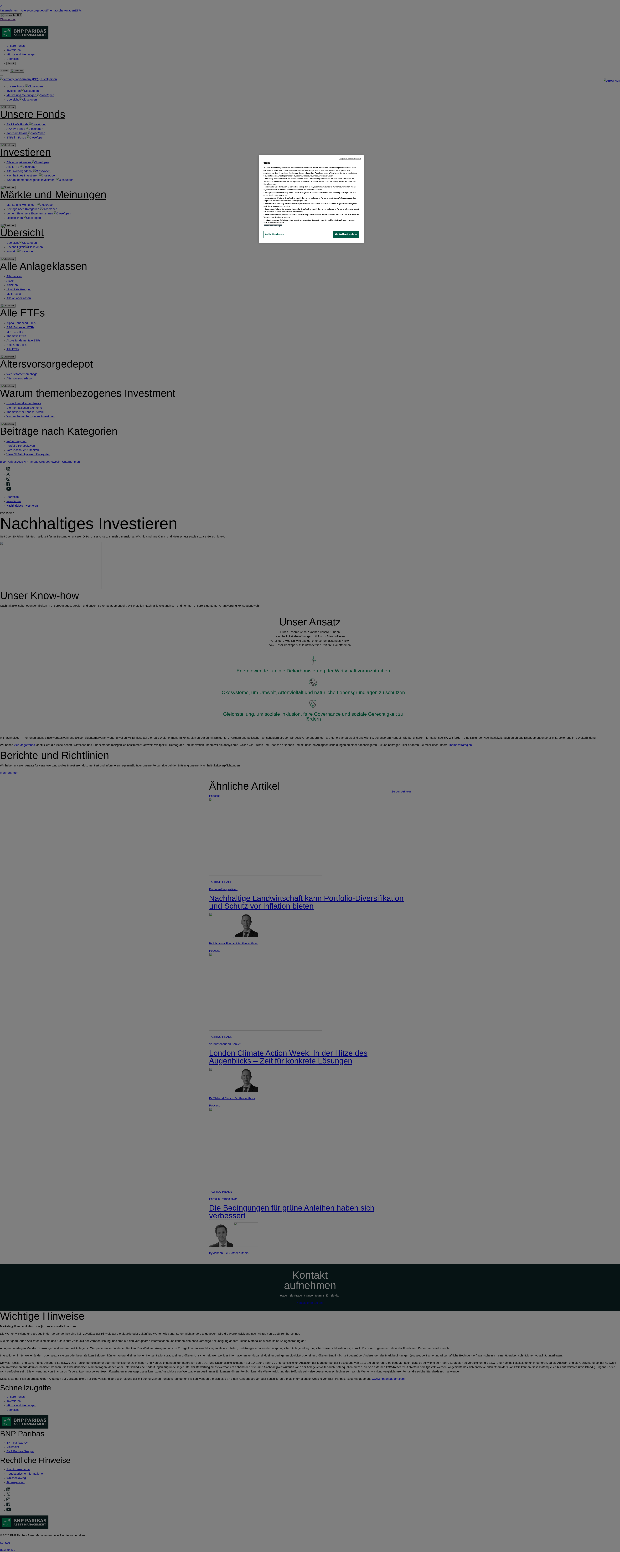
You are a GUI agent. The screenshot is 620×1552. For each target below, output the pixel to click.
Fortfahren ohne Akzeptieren (350, 159)
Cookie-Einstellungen (274, 234)
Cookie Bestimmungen (273, 226)
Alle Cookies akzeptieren (346, 234)
